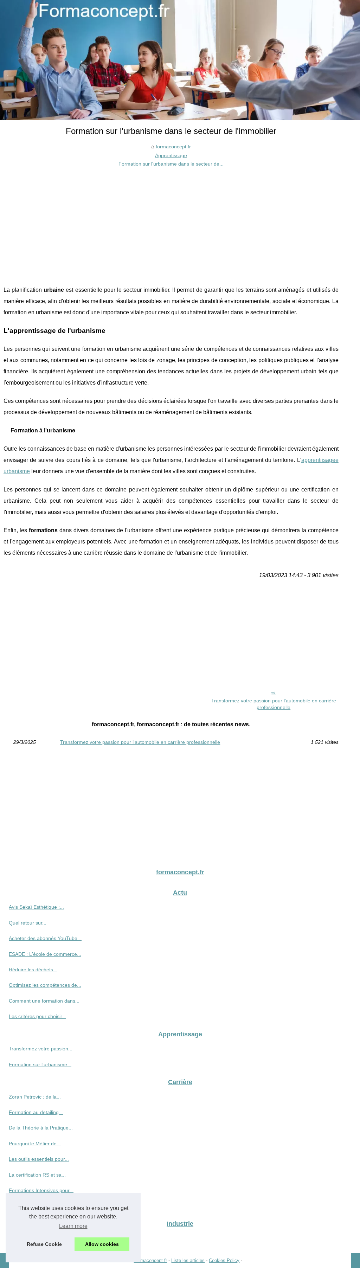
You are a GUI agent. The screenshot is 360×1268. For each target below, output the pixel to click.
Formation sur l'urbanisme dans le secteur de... (171, 164)
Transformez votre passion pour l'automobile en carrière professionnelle (273, 704)
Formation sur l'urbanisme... (40, 1064)
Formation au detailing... (36, 1112)
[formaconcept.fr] (180, 60)
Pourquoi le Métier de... (35, 1143)
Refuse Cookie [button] (44, 1244)
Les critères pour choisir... (37, 1016)
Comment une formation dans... (44, 1001)
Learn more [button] (73, 1226)
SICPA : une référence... (35, 1238)
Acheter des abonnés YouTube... (45, 938)
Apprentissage (171, 155)
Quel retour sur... (27, 923)
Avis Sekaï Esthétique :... (36, 907)
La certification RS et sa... (37, 1175)
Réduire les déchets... (33, 969)
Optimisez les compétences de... (45, 985)
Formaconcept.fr (150, 1260)
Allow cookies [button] (102, 1244)
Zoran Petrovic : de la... (35, 1097)
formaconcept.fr (173, 146)
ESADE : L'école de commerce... (45, 954)
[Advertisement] (171, 221)
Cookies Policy (224, 1260)
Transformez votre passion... (40, 1048)
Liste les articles (188, 1260)
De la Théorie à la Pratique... (41, 1128)
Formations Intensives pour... (41, 1190)
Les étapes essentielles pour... (42, 1206)
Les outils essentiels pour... (39, 1159)
